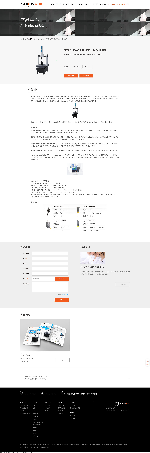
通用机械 (35, 416)
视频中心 (60, 413)
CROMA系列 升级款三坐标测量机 (79, 444)
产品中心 (58, 4)
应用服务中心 (61, 408)
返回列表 (123, 379)
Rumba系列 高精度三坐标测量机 (35, 379)
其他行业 (35, 436)
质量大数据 (36, 427)
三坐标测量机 (32, 39)
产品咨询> (71, 75)
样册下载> (86, 75)
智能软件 (22, 410)
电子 (34, 408)
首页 (52, 4)
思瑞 (39, 96)
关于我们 (95, 4)
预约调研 (72, 418)
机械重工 (35, 433)
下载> (62, 360)
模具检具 (35, 413)
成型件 (35, 419)
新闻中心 (73, 4)
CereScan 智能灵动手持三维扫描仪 (99, 444)
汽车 (34, 405)
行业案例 (66, 4)
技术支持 (80, 4)
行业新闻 (47, 408)
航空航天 (35, 430)
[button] (27, 60)
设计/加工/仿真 (37, 424)
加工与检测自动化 (38, 422)
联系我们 (103, 4)
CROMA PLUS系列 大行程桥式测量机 (37, 376)
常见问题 (60, 410)
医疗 (34, 410)
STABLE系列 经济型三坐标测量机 (39, 444)
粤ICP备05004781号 (123, 410)
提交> (61, 300)
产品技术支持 (61, 405)
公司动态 (47, 405)
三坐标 (45, 122)
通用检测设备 (24, 405)
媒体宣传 (47, 410)
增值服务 (88, 4)
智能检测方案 (24, 408)
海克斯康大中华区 (75, 408)
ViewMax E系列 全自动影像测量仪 (39, 447)
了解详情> (122, 284)
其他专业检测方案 (25, 413)
